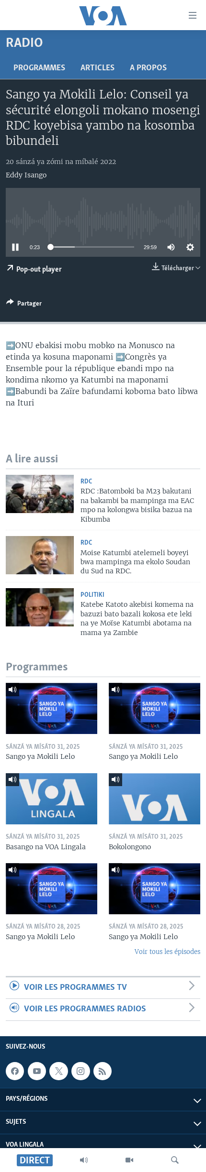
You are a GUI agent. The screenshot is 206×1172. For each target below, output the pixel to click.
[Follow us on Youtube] (37, 1071)
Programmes (39, 68)
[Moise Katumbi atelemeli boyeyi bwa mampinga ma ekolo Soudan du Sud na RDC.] (40, 555)
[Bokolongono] (154, 798)
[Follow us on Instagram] (80, 1071)
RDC (86, 482)
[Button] (24, 305)
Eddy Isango (26, 175)
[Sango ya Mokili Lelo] (51, 708)
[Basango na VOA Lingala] (51, 798)
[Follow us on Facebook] (15, 1071)
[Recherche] (174, 1160)
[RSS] (102, 1071)
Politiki (92, 595)
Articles (97, 68)
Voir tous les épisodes (167, 952)
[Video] (129, 1160)
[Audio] (83, 1160)
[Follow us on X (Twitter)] (58, 1071)
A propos (148, 68)
